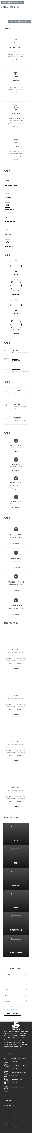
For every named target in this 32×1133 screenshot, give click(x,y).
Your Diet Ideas (10, 222)
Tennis (16, 333)
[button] (12, 2)
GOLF (16, 695)
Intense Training (16, 47)
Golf (16, 863)
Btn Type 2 (15, 451)
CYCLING (16, 649)
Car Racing (8, 234)
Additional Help (16, 501)
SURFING (16, 741)
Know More (16, 60)
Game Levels (9, 246)
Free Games (16, 113)
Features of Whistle (16, 483)
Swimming (16, 294)
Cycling (16, 275)
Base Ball (16, 360)
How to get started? (16, 445)
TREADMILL (16, 787)
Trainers (8, 197)
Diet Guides (16, 80)
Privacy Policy (13, 1009)
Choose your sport (11, 185)
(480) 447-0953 (9, 1105)
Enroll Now (16, 464)
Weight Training (16, 952)
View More (16, 668)
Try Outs (16, 147)
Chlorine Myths (16, 1079)
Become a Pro (9, 210)
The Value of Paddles (18, 1059)
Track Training (16, 930)
